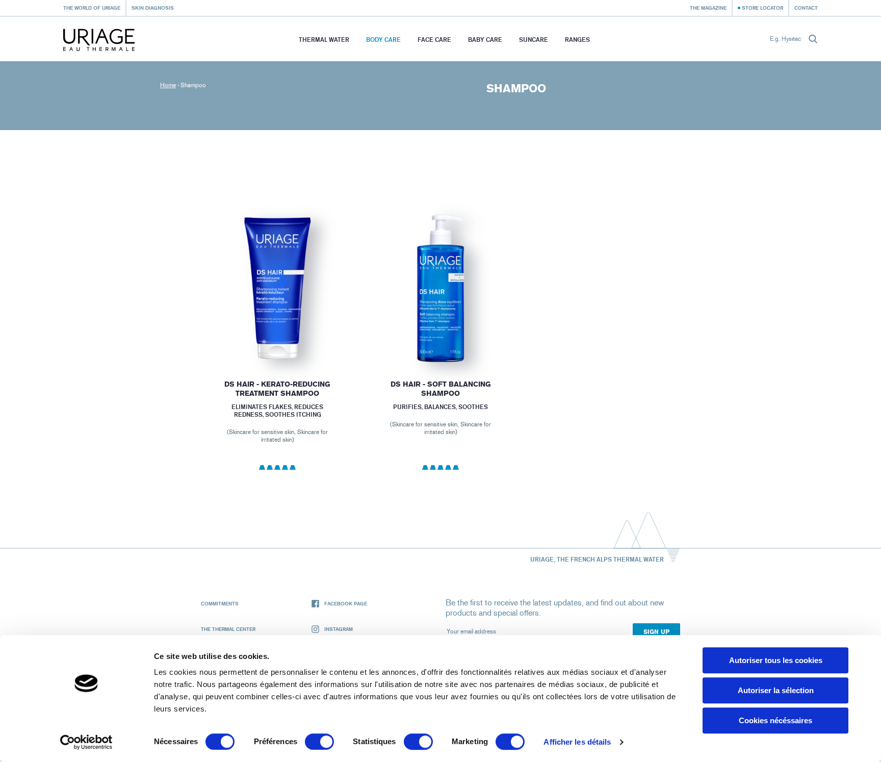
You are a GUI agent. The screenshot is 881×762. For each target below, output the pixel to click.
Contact (806, 8)
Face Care (434, 39)
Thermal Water (324, 39)
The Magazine (708, 8)
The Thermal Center (228, 629)
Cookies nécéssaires (775, 720)
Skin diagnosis (153, 8)
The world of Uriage (91, 8)
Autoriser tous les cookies (775, 660)
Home (168, 85)
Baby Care (485, 39)
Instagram (338, 629)
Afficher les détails (577, 742)
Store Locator (762, 8)
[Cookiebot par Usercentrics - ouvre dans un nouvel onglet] (86, 742)
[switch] (319, 741)
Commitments (220, 603)
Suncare (533, 39)
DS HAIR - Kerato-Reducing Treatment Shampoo (277, 389)
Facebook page (345, 603)
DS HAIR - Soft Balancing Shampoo (440, 389)
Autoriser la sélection (776, 690)
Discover (277, 339)
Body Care (383, 39)
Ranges (577, 39)
